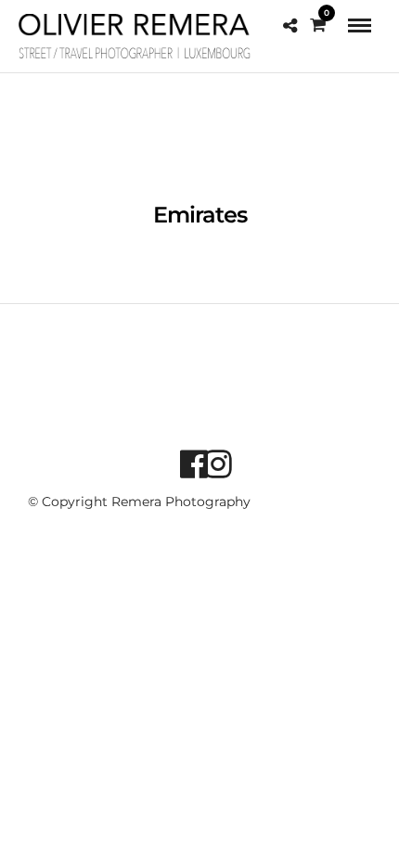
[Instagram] (211, 464)
